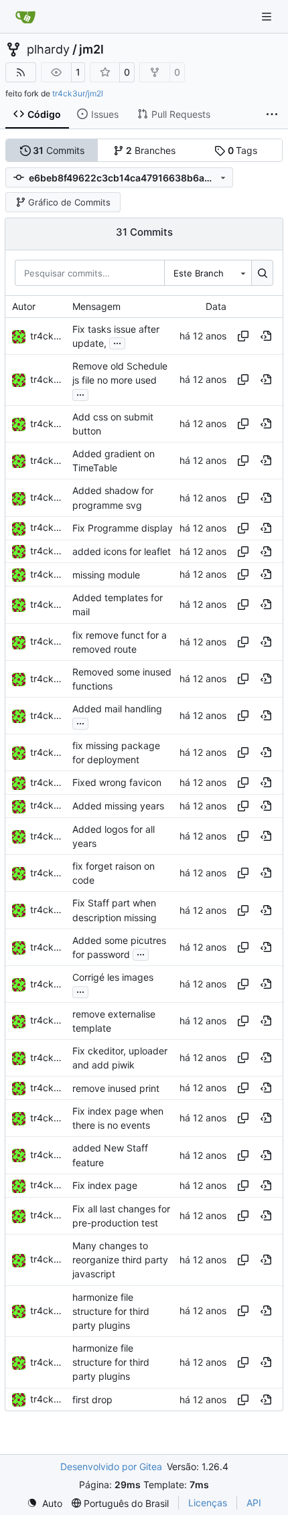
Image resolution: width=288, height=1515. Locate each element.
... (117, 341)
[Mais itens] (272, 114)
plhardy (48, 49)
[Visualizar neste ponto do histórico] (266, 336)
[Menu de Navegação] (268, 16)
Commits (58, 150)
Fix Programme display (122, 528)
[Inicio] (25, 17)
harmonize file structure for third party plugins (110, 1311)
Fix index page (104, 1185)
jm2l (91, 49)
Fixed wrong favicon (116, 783)
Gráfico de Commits (69, 202)
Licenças (207, 1502)
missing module (106, 574)
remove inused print (115, 1088)
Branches (150, 150)
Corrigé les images (112, 977)
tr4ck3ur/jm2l (77, 93)
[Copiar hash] (243, 336)
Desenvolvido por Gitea (111, 1466)
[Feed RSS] (20, 72)
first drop (92, 1399)
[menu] (44, 1503)
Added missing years (118, 805)
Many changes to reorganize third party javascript (120, 1259)
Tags (243, 150)
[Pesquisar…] (262, 272)
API (253, 1502)
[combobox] (208, 272)
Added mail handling (117, 709)
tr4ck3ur (49, 335)
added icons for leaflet (121, 551)
